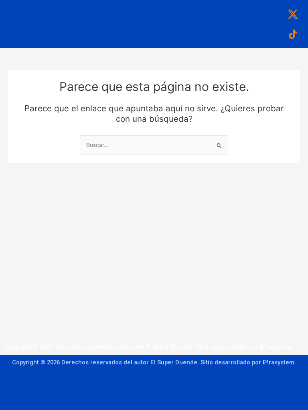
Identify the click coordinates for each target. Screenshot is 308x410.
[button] (140, 11)
